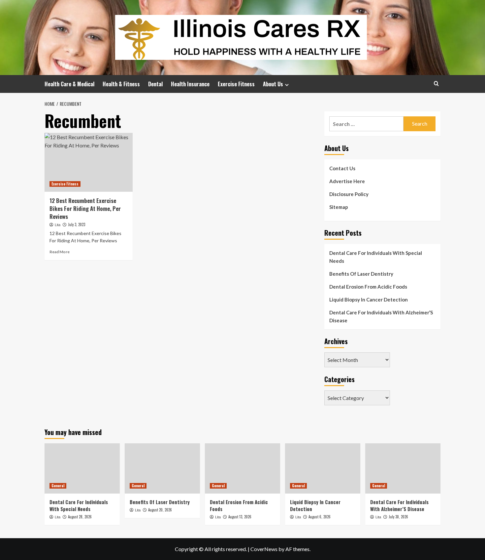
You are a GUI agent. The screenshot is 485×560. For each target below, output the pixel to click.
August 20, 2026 (160, 509)
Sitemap (338, 207)
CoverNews (263, 549)
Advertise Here (347, 181)
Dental (155, 84)
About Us (273, 84)
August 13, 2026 (239, 516)
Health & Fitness (121, 84)
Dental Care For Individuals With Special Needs (375, 257)
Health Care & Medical (69, 84)
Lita (57, 225)
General (57, 485)
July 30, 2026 (398, 516)
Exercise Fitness (236, 84)
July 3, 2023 (76, 224)
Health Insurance (190, 84)
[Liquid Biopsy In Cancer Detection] (322, 468)
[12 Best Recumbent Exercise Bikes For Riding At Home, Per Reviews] (89, 162)
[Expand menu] (287, 85)
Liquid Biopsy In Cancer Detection (368, 299)
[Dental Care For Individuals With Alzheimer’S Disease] (402, 468)
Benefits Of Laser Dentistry (361, 274)
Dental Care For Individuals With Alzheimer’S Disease (381, 316)
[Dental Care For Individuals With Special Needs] (82, 468)
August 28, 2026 (80, 516)
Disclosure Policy (349, 194)
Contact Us (342, 168)
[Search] (436, 83)
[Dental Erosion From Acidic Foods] (242, 468)
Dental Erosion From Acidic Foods (368, 287)
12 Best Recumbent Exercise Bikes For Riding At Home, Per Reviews (85, 208)
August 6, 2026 (319, 516)
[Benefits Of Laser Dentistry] (162, 468)
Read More (59, 251)
